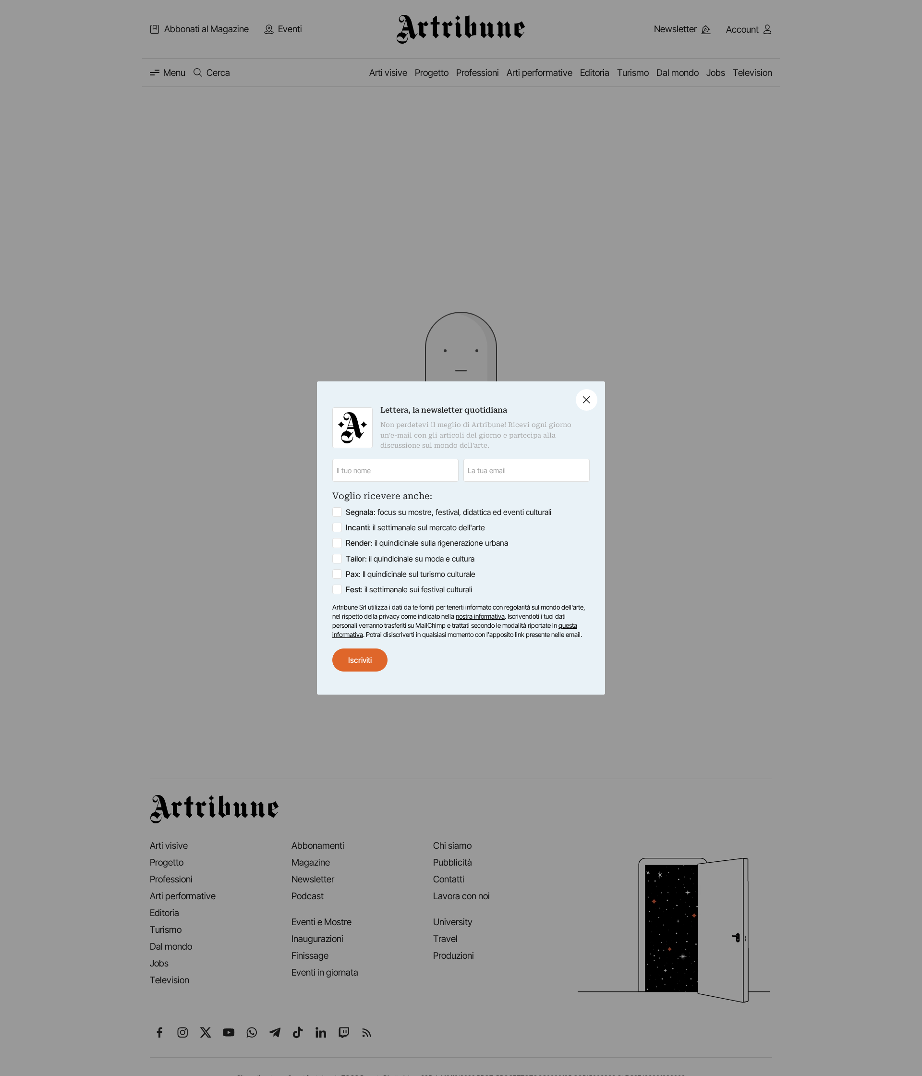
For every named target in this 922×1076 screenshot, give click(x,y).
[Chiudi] (586, 400)
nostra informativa (480, 616)
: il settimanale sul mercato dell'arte (415, 527)
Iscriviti (360, 660)
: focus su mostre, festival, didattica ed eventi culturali (448, 512)
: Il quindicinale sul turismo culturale (410, 574)
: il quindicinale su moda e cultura (410, 558)
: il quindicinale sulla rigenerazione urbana (427, 543)
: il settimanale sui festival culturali (409, 589)
